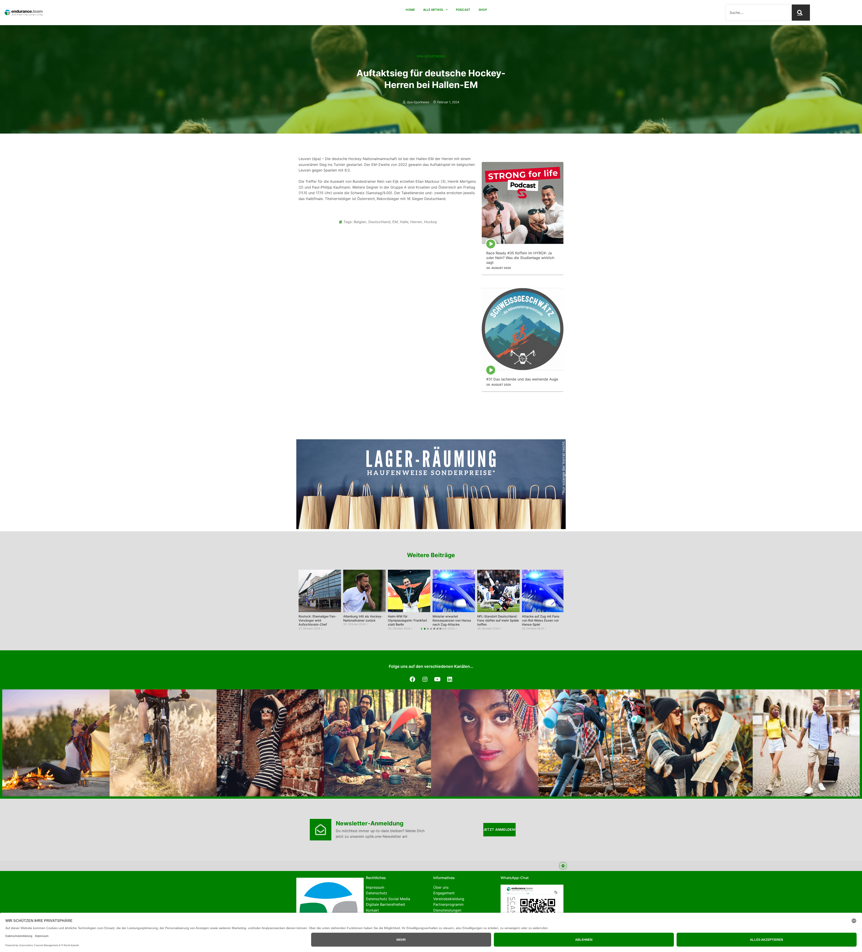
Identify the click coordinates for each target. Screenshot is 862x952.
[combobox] (758, 12)
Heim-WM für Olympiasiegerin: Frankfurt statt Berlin (362, 620)
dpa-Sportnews (431, 56)
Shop (483, 9)
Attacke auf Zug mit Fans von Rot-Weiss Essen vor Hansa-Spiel (496, 620)
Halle (404, 222)
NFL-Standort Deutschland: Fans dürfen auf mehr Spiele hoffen (453, 620)
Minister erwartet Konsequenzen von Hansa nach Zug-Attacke (407, 620)
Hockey (430, 222)
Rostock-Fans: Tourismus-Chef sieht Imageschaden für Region (541, 620)
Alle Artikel (433, 9)
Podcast (463, 9)
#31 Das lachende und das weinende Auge (522, 379)
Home (410, 9)
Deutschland (379, 222)
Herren (416, 222)
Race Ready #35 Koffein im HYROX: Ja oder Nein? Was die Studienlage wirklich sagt (520, 258)
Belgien (360, 222)
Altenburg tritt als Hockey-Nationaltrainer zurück (318, 618)
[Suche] (801, 12)
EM (395, 222)
